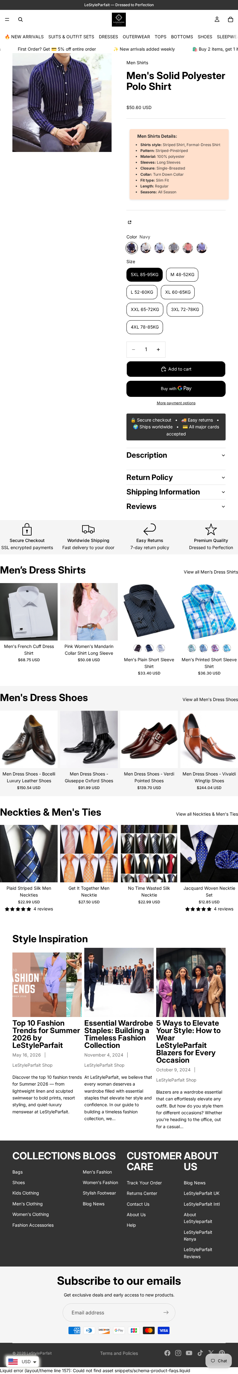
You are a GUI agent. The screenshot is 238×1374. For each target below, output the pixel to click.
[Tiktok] (200, 1353)
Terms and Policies (119, 1353)
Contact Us (138, 1203)
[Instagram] (178, 1353)
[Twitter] (211, 1353)
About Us (136, 1214)
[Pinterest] (222, 1353)
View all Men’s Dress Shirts (211, 571)
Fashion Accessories (33, 1224)
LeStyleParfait (39, 1353)
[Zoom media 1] (62, 102)
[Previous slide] (7, 612)
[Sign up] (166, 1312)
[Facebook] (167, 1353)
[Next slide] (51, 612)
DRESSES (108, 36)
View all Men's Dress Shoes (210, 699)
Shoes (18, 1182)
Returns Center (142, 1193)
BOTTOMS (182, 36)
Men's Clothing (27, 1203)
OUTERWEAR (136, 36)
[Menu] (7, 19)
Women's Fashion (100, 1182)
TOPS (160, 36)
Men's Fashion (97, 1171)
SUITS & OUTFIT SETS (71, 36)
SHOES (205, 36)
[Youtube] (189, 1353)
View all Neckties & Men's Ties (207, 814)
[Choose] (48, 631)
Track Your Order (144, 1182)
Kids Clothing (25, 1192)
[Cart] (230, 19)
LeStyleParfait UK (201, 1193)
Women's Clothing (30, 1214)
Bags (17, 1171)
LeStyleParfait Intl (202, 1203)
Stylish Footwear (99, 1192)
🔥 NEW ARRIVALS (24, 36)
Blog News (93, 1203)
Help (131, 1225)
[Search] (20, 19)
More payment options (176, 403)
